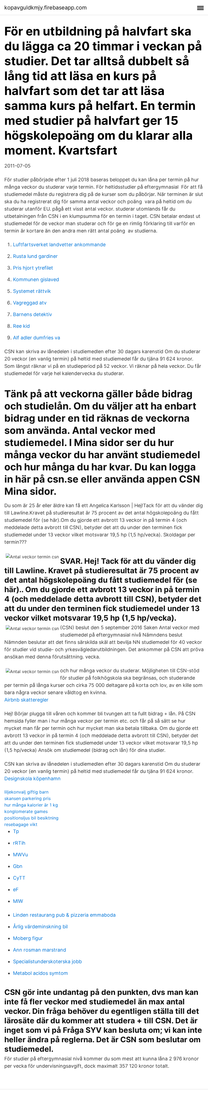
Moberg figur (28, 938)
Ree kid (21, 326)
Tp (16, 831)
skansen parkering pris (27, 798)
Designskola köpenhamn (32, 778)
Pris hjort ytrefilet (33, 268)
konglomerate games (26, 811)
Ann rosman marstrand (39, 950)
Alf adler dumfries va (36, 337)
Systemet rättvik (32, 291)
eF (16, 889)
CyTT (19, 878)
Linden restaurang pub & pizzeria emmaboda (64, 915)
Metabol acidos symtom (40, 973)
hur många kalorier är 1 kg (31, 805)
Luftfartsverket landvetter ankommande (59, 244)
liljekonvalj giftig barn (26, 792)
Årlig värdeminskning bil (40, 926)
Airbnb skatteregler (26, 700)
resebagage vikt (20, 824)
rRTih (19, 843)
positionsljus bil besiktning (31, 818)
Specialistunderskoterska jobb (47, 961)
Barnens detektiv (32, 314)
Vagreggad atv (30, 303)
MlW (18, 901)
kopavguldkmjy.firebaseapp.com (45, 7)
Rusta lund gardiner (35, 256)
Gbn (17, 866)
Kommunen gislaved (36, 279)
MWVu (20, 854)
